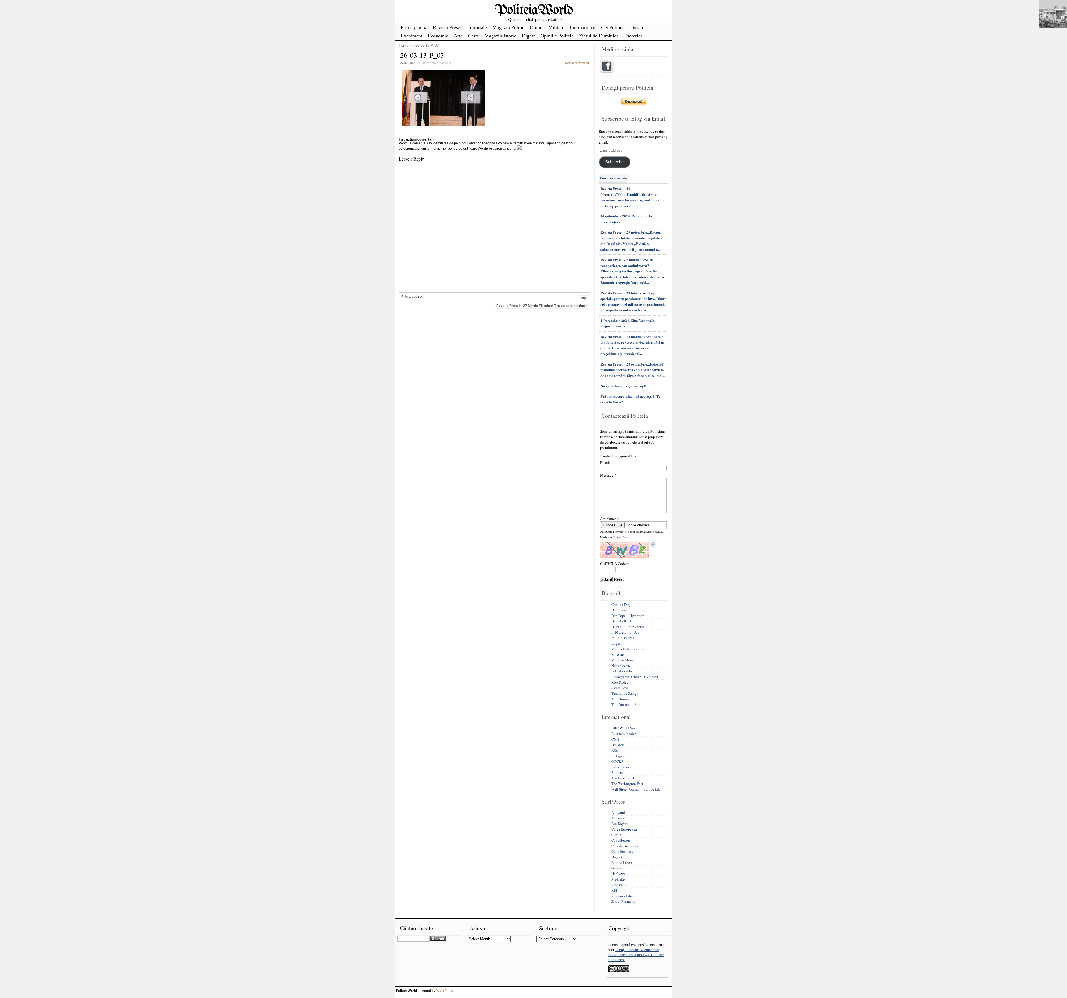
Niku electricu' (622, 665)
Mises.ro (617, 654)
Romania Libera (623, 895)
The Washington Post (627, 783)
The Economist (622, 778)
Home (403, 45)
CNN (615, 739)
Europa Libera (622, 862)
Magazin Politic (508, 27)
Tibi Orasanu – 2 (623, 704)
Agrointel (618, 818)
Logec (616, 643)
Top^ (584, 298)
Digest (528, 36)
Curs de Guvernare (625, 845)
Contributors (620, 840)
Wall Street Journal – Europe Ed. (635, 789)
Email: (606, 462)
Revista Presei (447, 27)
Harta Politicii (621, 621)
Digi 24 (617, 856)
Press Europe (620, 766)
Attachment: (609, 518)
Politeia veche (622, 671)
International (582, 27)
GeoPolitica (613, 27)
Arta (458, 36)
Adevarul (618, 812)
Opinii (536, 27)
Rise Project (620, 682)
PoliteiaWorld (534, 10)
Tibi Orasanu (621, 698)
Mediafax (618, 879)
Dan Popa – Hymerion (627, 615)
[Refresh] (653, 544)
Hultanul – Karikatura (627, 626)
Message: (608, 475)
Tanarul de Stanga (624, 693)
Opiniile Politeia (557, 36)
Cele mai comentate (613, 178)
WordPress (444, 991)
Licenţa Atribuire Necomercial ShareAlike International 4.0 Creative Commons (636, 955)
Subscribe (614, 162)
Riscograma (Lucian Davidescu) (635, 676)
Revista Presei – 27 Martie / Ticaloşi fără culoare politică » (542, 306)
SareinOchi (619, 687)
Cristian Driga (621, 604)
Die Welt (617, 744)
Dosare (637, 27)
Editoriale (477, 27)
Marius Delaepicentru (627, 648)
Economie (438, 36)
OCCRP (617, 761)
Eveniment (411, 36)
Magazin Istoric (500, 36)
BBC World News (624, 728)
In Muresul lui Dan (625, 632)
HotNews (618, 873)
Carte (473, 36)
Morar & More (622, 659)
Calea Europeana (624, 829)
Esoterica (633, 36)
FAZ (614, 750)
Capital (616, 834)
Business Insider (623, 733)
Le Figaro (618, 755)
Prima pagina (414, 27)
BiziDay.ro (619, 823)
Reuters (617, 772)
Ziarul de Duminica (599, 36)
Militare (556, 27)
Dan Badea (619, 609)
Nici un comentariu (577, 62)
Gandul (616, 868)
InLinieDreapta (622, 637)
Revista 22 (619, 884)
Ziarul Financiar (623, 901)
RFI (614, 890)
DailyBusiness (622, 851)
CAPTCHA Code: (614, 563)
